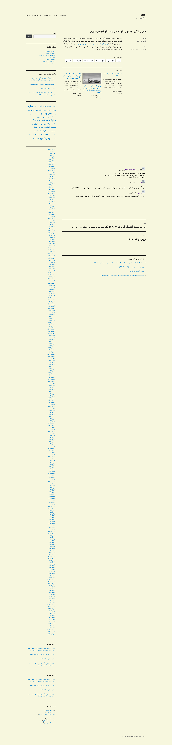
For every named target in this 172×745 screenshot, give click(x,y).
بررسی (44, 110)
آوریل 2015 (52, 415)
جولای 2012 (51, 484)
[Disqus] (104, 138)
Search (54, 33)
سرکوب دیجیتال (37, 123)
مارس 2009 (52, 567)
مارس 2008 (52, 592)
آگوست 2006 (51, 632)
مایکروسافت (52, 131)
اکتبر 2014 (52, 427)
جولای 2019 (51, 308)
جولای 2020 (51, 283)
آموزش (48, 106)
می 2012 (52, 488)
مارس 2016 (52, 392)
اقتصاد (44, 107)
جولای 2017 (51, 358)
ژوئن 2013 (52, 461)
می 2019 (52, 312)
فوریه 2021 (52, 269)
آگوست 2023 (51, 218)
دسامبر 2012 (51, 473)
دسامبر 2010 (51, 523)
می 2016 (52, 388)
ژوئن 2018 (52, 335)
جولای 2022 (51, 233)
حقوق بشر (51, 120)
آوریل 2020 (52, 290)
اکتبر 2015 (52, 402)
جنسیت (49, 117)
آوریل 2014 (52, 440)
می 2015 (52, 413)
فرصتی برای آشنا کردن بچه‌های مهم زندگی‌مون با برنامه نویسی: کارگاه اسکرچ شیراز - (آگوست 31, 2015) (118, 263)
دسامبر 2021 (51, 248)
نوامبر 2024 (51, 187)
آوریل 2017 (52, 365)
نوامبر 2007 (51, 601)
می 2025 (52, 177)
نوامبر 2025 (51, 164)
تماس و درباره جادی (50, 15)
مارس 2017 (52, 367)
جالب (45, 113)
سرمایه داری (47, 124)
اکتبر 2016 (52, 377)
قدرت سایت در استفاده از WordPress (131, 736)
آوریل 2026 (52, 158)
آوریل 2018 (52, 340)
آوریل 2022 (52, 239)
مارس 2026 (52, 160)
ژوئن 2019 (52, 310)
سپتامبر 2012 (51, 480)
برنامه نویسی (138, 49)
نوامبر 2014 (51, 425)
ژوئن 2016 (52, 386)
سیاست (53, 127)
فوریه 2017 (52, 369)
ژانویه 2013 (52, 471)
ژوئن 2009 (52, 561)
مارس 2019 (52, 317)
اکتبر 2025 (52, 166)
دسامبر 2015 (51, 398)
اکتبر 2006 (52, 628)
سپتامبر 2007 (51, 605)
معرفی (132, 49)
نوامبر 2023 (51, 212)
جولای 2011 (51, 509)
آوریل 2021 (52, 264)
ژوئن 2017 (52, 361)
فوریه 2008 (52, 594)
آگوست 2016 (51, 381)
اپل (35, 107)
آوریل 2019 (52, 315)
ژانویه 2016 (52, 396)
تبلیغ (29, 110)
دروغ (39, 120)
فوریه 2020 (52, 294)
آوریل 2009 (52, 565)
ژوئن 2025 (52, 175)
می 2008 (52, 588)
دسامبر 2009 (51, 548)
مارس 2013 (52, 467)
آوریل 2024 (52, 202)
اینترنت (49, 110)
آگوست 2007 (51, 607)
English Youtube (50, 51)
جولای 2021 (51, 258)
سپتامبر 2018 (51, 329)
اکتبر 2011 (52, 503)
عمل (39, 127)
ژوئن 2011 (52, 511)
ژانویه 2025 (52, 183)
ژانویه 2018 (52, 346)
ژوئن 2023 (52, 223)
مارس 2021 (52, 267)
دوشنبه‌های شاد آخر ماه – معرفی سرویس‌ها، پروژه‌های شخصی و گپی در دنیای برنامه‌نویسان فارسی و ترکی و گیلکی (92, 89)
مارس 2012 (52, 492)
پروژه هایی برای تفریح (33, 15)
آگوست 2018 (51, 331)
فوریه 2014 (52, 444)
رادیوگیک (34, 120)
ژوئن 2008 (52, 586)
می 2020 (52, 287)
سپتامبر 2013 (51, 454)
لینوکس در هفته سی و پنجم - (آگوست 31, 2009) (131, 267)
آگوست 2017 (51, 356)
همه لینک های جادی (49, 64)
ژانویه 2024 (52, 208)
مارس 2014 (52, 442)
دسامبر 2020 (51, 273)
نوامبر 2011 (51, 500)
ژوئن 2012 (52, 486)
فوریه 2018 (52, 344)
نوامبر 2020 (51, 275)
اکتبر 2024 (52, 189)
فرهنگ (35, 127)
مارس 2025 (52, 181)
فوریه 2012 (52, 494)
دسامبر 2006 (51, 624)
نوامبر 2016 (51, 375)
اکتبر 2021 (52, 252)
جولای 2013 (51, 459)
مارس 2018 (52, 342)
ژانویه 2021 (52, 271)
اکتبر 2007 (52, 603)
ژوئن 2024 (52, 198)
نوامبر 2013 (51, 450)
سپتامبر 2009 (51, 555)
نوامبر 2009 (51, 551)
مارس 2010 (52, 542)
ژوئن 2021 (52, 260)
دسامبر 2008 (51, 574)
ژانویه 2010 (52, 546)
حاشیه (144, 44)
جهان (45, 116)
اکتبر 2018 (52, 327)
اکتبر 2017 (52, 352)
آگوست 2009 (51, 557)
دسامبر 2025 (51, 162)
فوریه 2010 (52, 544)
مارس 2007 (52, 617)
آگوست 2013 (51, 457)
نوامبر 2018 (51, 325)
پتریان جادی (52, 57)
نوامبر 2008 (51, 576)
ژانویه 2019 (52, 321)
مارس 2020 (52, 292)
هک (46, 134)
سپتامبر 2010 (51, 530)
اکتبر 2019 (52, 302)
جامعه (39, 113)
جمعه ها (54, 117)
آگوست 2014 (51, 432)
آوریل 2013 (52, 465)
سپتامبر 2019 (51, 304)
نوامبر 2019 (51, 300)
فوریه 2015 (52, 419)
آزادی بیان (54, 107)
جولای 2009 (51, 559)
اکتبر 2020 (52, 277)
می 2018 (52, 338)
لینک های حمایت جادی (49, 62)
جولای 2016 (51, 383)
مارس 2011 (52, 517)
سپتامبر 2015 (51, 404)
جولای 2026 (51, 152)
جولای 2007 (51, 609)
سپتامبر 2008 (51, 580)
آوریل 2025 (52, 179)
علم (42, 127)
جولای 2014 (51, 434)
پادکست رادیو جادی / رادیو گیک (47, 55)
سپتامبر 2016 (51, 379)
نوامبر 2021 (51, 250)
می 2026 (52, 156)
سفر (30, 124)
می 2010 (52, 538)
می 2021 (52, 262)
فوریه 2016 (52, 394)
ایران (144, 49)
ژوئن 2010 (52, 536)
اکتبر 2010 (52, 528)
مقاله (144, 46)
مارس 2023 (52, 229)
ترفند (55, 114)
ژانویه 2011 (52, 521)
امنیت (39, 106)
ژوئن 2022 (52, 235)
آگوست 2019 (51, 306)
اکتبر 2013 (52, 452)
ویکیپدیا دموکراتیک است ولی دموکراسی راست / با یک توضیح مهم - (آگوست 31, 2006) (122, 275)
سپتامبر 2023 (51, 216)
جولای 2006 (51, 634)
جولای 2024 (51, 196)
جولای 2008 (51, 584)
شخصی (47, 127)
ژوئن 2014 (52, 436)
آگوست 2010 (51, 532)
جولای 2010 (51, 534)
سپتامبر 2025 (51, 168)
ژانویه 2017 (52, 371)
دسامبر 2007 (51, 599)
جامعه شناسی (33, 114)
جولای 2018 (51, 333)
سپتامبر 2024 (51, 191)
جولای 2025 (51, 173)
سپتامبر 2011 (51, 505)
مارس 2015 (52, 417)
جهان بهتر (39, 117)
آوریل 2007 (52, 615)
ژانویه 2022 (52, 246)
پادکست (33, 134)
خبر (43, 120)
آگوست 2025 (51, 170)
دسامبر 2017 (51, 348)
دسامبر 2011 (51, 498)
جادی (143, 15)
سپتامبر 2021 (51, 254)
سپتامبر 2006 (51, 630)
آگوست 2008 (51, 582)
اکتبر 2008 (52, 578)
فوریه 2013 (52, 469)
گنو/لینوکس (46, 138)
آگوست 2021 (51, 256)
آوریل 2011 (52, 515)
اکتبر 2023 (52, 214)
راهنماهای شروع (50, 60)
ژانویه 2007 (52, 622)
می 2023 (52, 225)
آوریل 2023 (52, 227)
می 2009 (52, 563)
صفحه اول (62, 15)
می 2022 (52, 237)
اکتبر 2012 (52, 477)
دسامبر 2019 (51, 298)
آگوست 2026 (51, 150)
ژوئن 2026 (52, 154)
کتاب (54, 138)
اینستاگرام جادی (50, 53)
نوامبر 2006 (51, 626)
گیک (33, 138)
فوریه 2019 (52, 319)
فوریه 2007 (52, 619)
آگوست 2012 (51, 482)
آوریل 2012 (52, 490)
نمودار (39, 131)
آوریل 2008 (52, 590)
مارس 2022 (52, 241)
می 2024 (52, 200)
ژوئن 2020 (52, 285)
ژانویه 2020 (52, 296)
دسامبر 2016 (51, 373)
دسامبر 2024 (51, 185)
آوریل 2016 (52, 390)
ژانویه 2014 (52, 446)
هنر (35, 131)
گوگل (37, 138)
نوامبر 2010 (51, 526)
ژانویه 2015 (52, 421)
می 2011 (52, 513)
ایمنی (54, 110)
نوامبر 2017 (51, 350)
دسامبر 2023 (51, 210)
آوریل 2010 (52, 540)
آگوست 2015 (51, 406)
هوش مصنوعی (52, 135)
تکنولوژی (50, 114)
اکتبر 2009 (52, 553)
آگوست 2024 (51, 193)
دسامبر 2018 (51, 323)
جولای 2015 (51, 409)
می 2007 (52, 613)
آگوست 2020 (51, 281)
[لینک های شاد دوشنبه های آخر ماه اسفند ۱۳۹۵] (111, 83)
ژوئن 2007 (52, 611)
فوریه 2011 (52, 519)
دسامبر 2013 (51, 448)
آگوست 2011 (51, 507)
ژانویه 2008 (52, 597)
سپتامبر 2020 (51, 279)
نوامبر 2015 (51, 400)
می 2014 (52, 438)
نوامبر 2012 (51, 475)
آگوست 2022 (51, 231)
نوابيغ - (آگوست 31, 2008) (137, 271)
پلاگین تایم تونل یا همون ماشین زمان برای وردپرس (92, 44)
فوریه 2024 (52, 206)
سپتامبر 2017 (51, 354)
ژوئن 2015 (52, 411)
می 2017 (52, 363)
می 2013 (52, 463)
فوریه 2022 (52, 244)
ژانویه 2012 (52, 496)
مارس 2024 (52, 204)
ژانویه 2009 (52, 571)
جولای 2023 (51, 221)
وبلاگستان (40, 134)
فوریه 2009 (52, 569)
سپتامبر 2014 (51, 429)
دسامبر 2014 (51, 423)
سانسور (54, 124)
